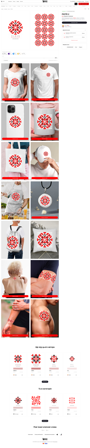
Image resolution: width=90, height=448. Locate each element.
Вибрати (83, 33)
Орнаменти (10, 1)
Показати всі (45, 381)
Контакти (21, 1)
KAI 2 (50, 370)
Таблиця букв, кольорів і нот (53, 60)
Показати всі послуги (74, 40)
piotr (47, 430)
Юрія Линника (55, 441)
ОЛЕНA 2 (15, 370)
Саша (32, 409)
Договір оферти (30, 434)
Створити (83, 3)
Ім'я (62, 16)
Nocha (68, 25)
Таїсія (50, 409)
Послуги (14, 1)
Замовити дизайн (15, 296)
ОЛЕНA (32, 370)
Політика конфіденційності (39, 434)
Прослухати (6, 60)
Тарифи (17, 1)
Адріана (14, 409)
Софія (68, 409)
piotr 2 (43, 430)
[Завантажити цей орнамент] (22, 374)
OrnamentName (44, 441)
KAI (68, 370)
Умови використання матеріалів (49, 434)
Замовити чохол (15, 138)
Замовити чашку (44, 138)
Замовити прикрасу (44, 217)
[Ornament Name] (45, 1)
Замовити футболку (15, 99)
